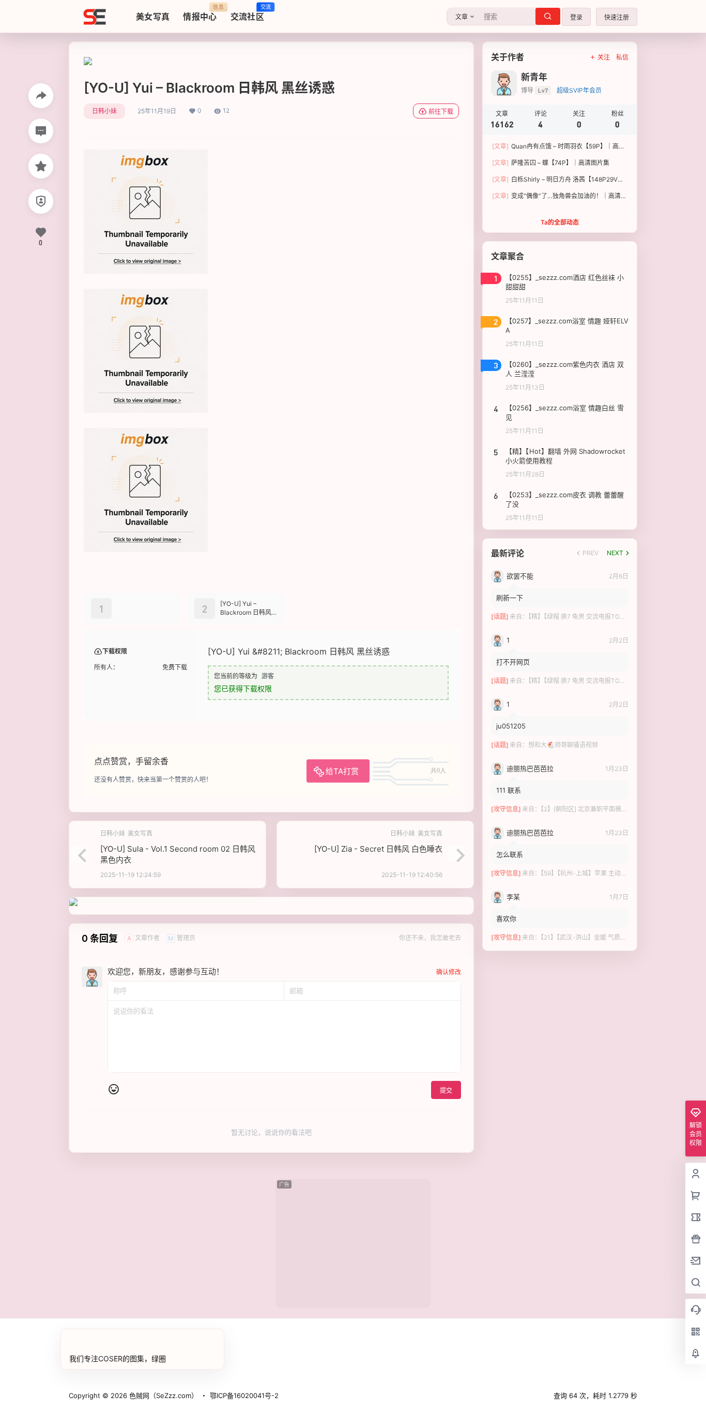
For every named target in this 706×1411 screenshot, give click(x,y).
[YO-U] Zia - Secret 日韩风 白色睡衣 (378, 849)
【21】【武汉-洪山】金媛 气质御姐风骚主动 (599, 937)
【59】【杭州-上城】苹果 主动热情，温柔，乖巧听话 (612, 873)
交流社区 (247, 13)
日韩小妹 (104, 111)
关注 (603, 57)
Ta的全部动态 (560, 222)
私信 (622, 57)
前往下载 (440, 111)
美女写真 (153, 16)
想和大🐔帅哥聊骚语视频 (563, 745)
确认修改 (448, 972)
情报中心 (200, 13)
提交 (446, 1090)
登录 (576, 17)
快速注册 (616, 17)
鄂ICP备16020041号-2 (244, 1395)
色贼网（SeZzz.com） (162, 1395)
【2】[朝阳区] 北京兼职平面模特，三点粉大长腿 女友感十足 (622, 809)
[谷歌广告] (88, 62)
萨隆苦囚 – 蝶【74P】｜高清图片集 (550, 163)
